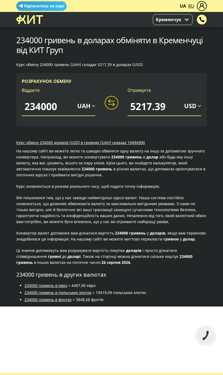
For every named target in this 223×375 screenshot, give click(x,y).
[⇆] (111, 103)
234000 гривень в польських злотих (57, 292)
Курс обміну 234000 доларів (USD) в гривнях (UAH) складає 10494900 (80, 142)
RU (191, 6)
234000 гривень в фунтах (48, 299)
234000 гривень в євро (45, 285)
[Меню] (202, 6)
